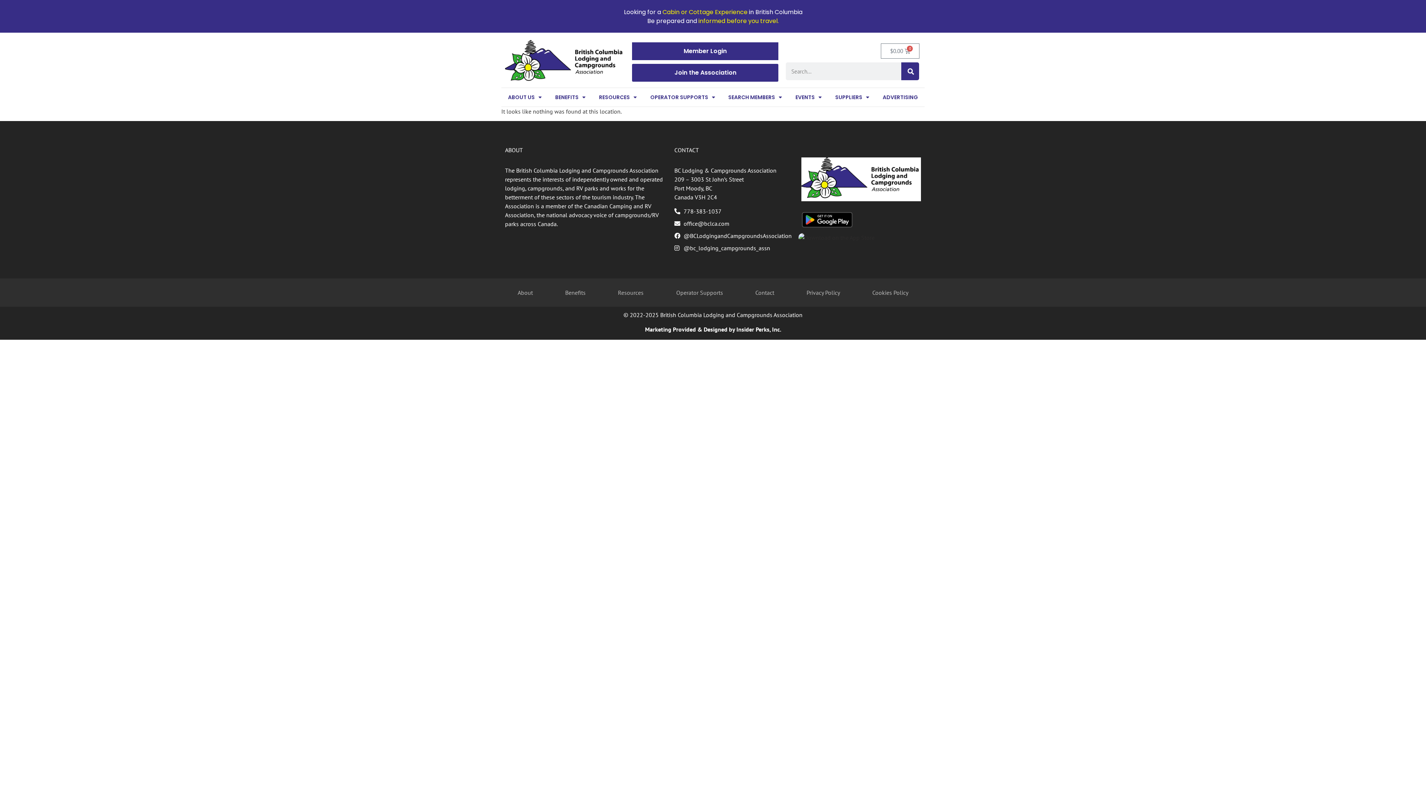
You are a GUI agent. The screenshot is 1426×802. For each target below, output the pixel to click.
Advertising (900, 97)
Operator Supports (679, 97)
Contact (764, 292)
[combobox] (843, 71)
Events (805, 97)
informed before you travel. (739, 21)
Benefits (567, 97)
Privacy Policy (823, 292)
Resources (614, 97)
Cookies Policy (890, 292)
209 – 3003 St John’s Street (709, 179)
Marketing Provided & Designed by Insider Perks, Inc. (713, 329)
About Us (521, 97)
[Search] (910, 71)
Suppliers (848, 97)
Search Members (751, 97)
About (525, 292)
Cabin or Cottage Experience (705, 12)
